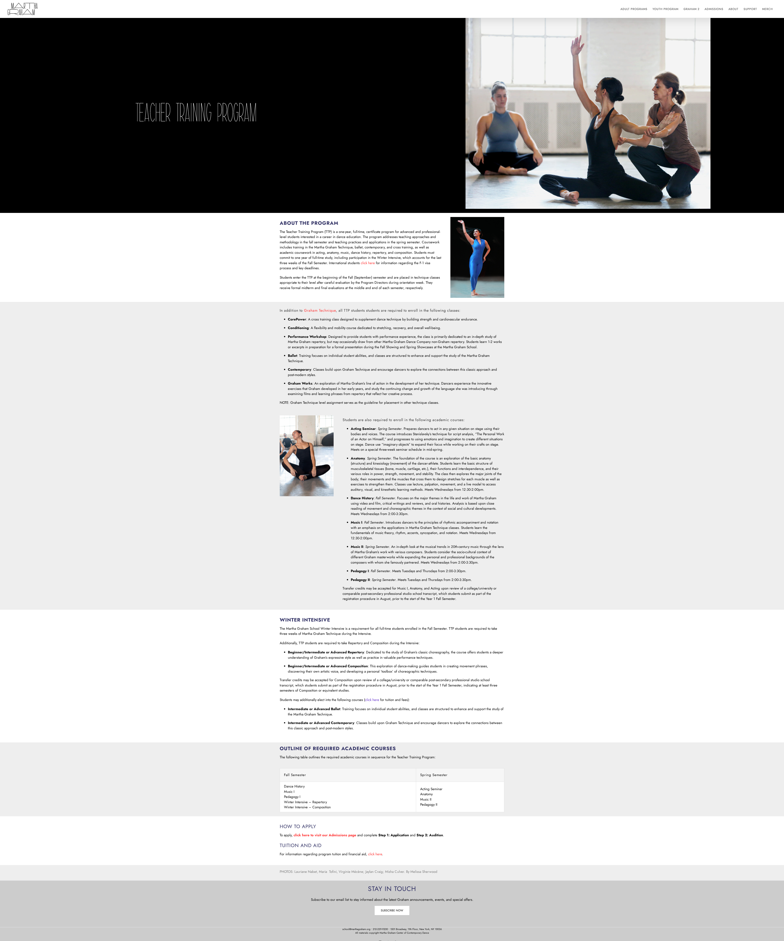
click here (368, 262)
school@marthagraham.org (356, 929)
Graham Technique (320, 310)
